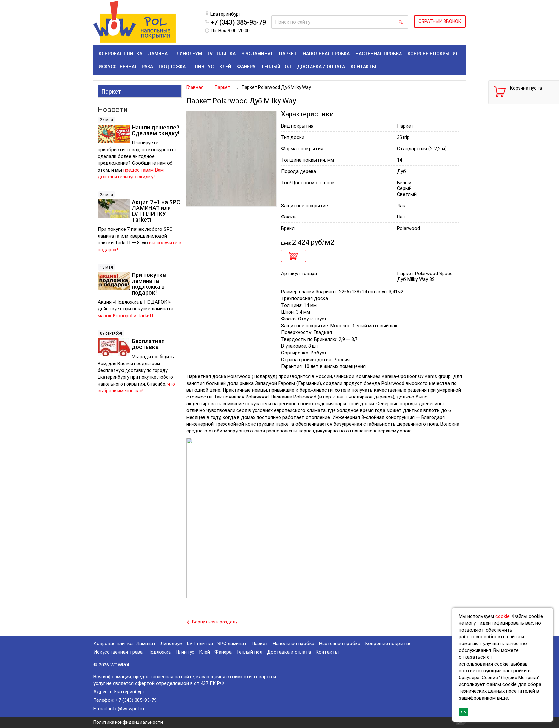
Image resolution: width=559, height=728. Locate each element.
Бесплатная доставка (148, 344)
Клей (204, 652)
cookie (502, 616)
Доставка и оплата (289, 652)
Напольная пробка (293, 643)
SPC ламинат (232, 643)
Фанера (223, 652)
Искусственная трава (118, 652)
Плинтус (184, 652)
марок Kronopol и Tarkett (125, 316)
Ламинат (146, 643)
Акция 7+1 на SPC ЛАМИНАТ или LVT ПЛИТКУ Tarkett (156, 211)
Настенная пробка (339, 643)
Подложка (159, 652)
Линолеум (171, 643)
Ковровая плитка (113, 643)
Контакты (327, 652)
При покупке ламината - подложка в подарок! (149, 284)
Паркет (111, 91)
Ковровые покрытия (388, 643)
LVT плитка (200, 643)
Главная (194, 87)
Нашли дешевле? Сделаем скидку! (155, 130)
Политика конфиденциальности (128, 722)
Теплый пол (249, 652)
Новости (112, 110)
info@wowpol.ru (126, 708)
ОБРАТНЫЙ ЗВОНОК (439, 21)
